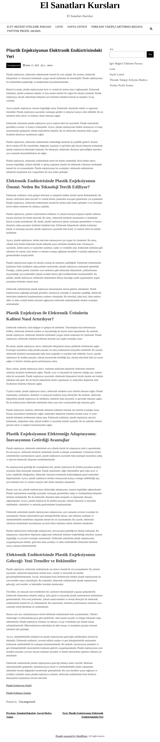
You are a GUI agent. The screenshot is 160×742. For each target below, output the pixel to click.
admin (49, 65)
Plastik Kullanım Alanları (18, 693)
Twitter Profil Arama (24, 31)
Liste (59, 26)
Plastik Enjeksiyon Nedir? (19, 685)
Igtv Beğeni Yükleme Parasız (29, 26)
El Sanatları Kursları (80, 5)
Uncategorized (13, 65)
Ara (111, 49)
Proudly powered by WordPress (72, 736)
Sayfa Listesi (77, 26)
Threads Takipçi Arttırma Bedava (117, 26)
